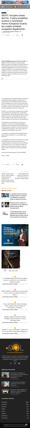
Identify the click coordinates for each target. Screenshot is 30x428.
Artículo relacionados (9, 188)
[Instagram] (15, 363)
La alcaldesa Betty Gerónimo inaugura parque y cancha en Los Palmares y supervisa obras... (15, 280)
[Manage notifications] (26, 424)
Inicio (3, 10)
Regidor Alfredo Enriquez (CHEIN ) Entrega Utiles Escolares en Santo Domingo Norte (15, 318)
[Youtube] (19, 363)
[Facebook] (10, 363)
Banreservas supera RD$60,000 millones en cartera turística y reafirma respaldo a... (18, 391)
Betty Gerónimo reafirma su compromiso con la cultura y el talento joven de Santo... (15, 293)
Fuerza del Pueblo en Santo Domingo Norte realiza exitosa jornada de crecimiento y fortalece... (15, 305)
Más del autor (6, 190)
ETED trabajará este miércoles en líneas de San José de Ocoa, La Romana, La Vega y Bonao (21, 176)
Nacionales (7, 10)
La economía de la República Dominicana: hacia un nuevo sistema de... (18, 383)
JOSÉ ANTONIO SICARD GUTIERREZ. (11, 31)
